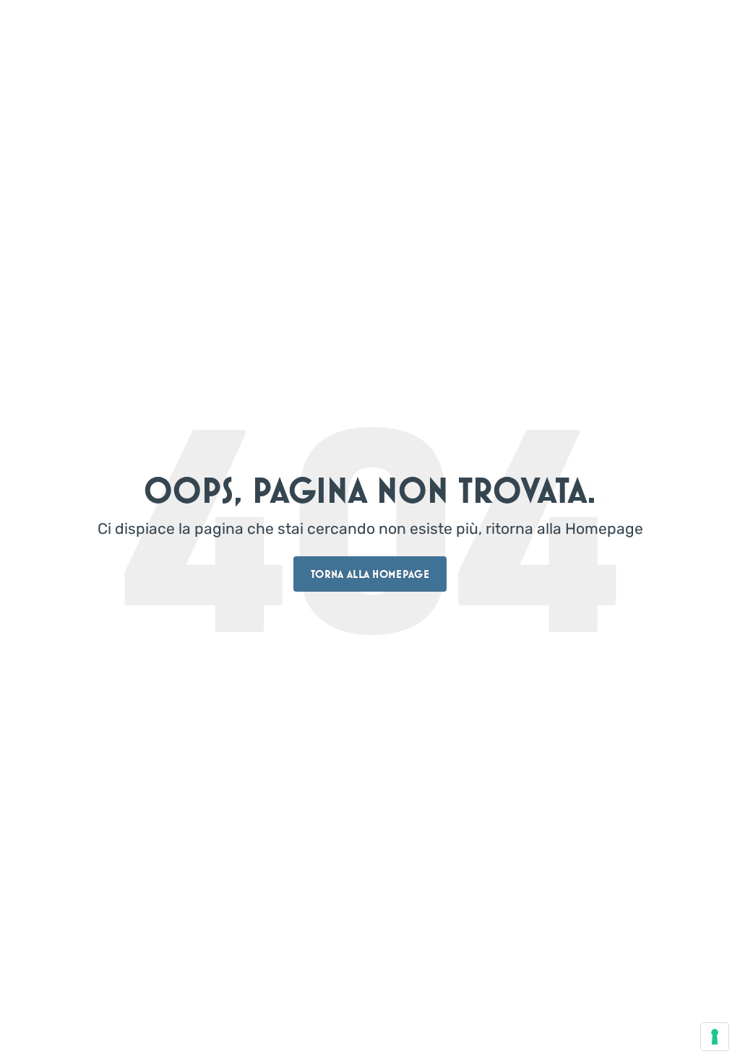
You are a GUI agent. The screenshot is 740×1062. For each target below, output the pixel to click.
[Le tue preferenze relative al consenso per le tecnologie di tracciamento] (714, 1036)
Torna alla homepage (370, 574)
